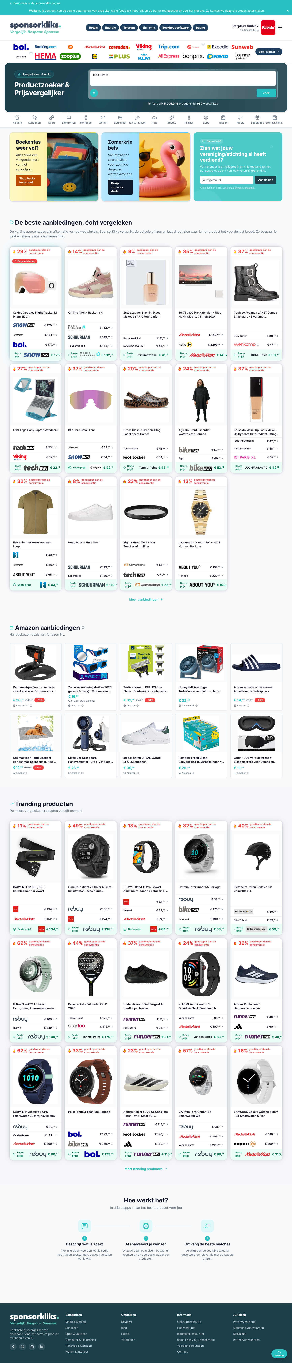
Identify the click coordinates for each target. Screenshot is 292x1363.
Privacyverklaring (244, 1321)
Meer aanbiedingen (143, 599)
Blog (124, 1327)
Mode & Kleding (75, 1321)
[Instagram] (32, 1346)
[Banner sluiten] (287, 10)
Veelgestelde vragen (190, 1345)
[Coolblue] (70, 47)
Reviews (126, 1321)
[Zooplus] (70, 56)
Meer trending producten (144, 1169)
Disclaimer (239, 1333)
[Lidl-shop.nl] (94, 56)
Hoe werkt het (186, 1327)
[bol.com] (21, 47)
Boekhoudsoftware (175, 27)
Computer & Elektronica (80, 1339)
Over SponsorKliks (189, 1321)
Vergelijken (128, 1339)
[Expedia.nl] (217, 47)
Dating (200, 27)
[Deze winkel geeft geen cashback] (203, 43)
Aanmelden (265, 179)
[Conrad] (217, 56)
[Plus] (119, 56)
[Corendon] (119, 47)
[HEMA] (45, 56)
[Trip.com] (168, 47)
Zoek (266, 93)
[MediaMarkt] (94, 47)
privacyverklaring (244, 187)
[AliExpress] (168, 56)
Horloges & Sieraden (78, 1345)
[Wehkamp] (193, 47)
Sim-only (148, 27)
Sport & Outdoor (76, 1333)
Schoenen (71, 1327)
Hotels (93, 27)
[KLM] (144, 56)
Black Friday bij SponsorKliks (196, 1339)
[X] (22, 1346)
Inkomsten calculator (190, 1333)
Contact (182, 1351)
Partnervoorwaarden (246, 1339)
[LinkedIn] (41, 1346)
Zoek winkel (267, 51)
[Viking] (144, 47)
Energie (110, 27)
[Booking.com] (45, 47)
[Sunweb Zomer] (242, 47)
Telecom (129, 27)
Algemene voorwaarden (248, 1327)
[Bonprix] (193, 56)
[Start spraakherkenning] (94, 93)
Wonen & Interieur (76, 1351)
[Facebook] (13, 1346)
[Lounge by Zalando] (242, 56)
